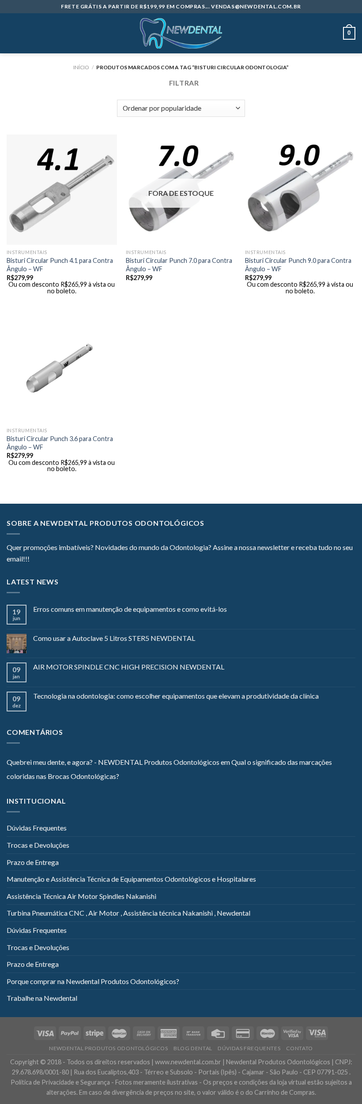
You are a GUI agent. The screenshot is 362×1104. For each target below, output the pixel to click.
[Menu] (12, 33)
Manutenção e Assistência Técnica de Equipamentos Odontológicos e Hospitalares (131, 879)
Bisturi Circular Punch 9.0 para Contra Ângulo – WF (298, 265)
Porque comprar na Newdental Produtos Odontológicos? (93, 981)
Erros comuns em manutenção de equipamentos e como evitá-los (130, 609)
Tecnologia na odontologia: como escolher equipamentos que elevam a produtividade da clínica (176, 696)
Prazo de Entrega (33, 862)
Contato (299, 1048)
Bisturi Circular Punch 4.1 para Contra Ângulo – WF (60, 265)
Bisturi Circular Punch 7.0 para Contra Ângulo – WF (179, 265)
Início (81, 67)
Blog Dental (192, 1048)
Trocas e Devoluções (38, 845)
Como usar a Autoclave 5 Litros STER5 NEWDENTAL (114, 638)
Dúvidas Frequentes (37, 827)
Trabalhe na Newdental (42, 998)
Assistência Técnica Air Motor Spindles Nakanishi (81, 896)
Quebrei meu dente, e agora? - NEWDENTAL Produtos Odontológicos (113, 762)
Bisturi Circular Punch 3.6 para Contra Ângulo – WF (60, 443)
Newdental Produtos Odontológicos (108, 1048)
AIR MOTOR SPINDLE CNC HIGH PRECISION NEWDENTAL (128, 666)
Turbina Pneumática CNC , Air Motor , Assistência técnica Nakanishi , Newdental (128, 913)
